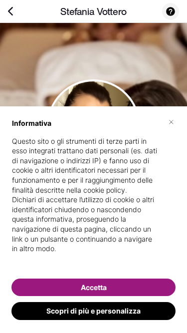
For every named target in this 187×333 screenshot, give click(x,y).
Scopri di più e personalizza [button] (93, 311)
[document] (93, 194)
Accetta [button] (94, 287)
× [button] (171, 121)
